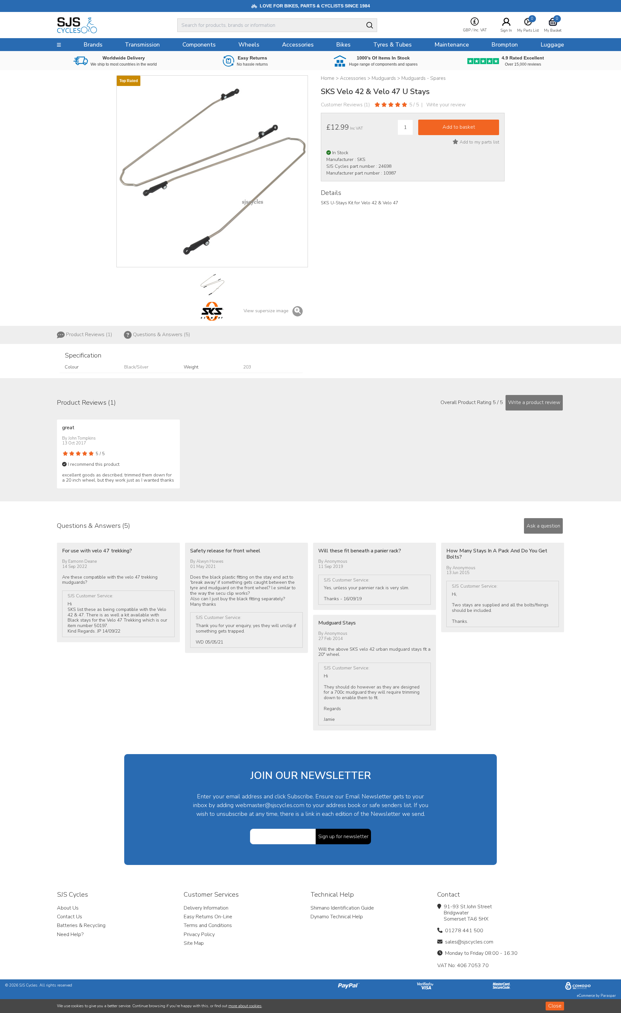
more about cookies (245, 1005)
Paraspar (608, 995)
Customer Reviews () (345, 105)
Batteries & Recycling (81, 925)
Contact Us (69, 916)
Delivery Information (206, 908)
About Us (68, 908)
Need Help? (70, 934)
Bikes (343, 44)
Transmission (142, 44)
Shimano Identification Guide (342, 908)
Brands (93, 44)
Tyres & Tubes (392, 44)
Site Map (194, 943)
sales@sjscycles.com (469, 941)
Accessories (298, 44)
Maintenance (451, 44)
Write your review (446, 105)
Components (199, 44)
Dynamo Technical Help (336, 916)
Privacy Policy (199, 934)
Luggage (552, 44)
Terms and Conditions (208, 925)
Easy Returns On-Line (208, 916)
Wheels (248, 44)
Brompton (504, 44)
